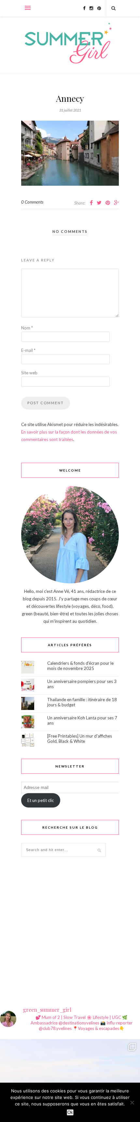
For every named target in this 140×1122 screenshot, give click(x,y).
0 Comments (32, 202)
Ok (70, 1112)
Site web (29, 372)
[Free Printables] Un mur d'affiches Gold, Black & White (79, 738)
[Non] (132, 1102)
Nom (27, 327)
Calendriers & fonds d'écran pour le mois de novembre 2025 (80, 666)
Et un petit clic (40, 800)
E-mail (28, 350)
